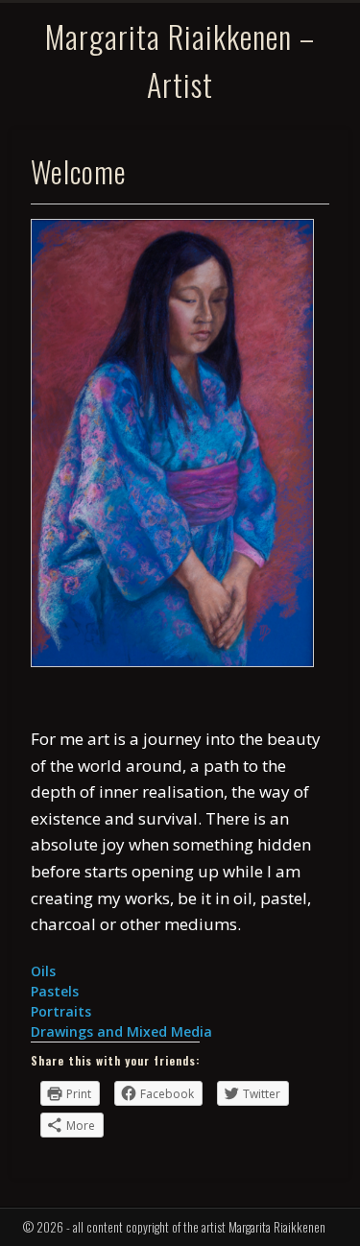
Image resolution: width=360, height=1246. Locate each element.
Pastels (55, 991)
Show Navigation (305, 101)
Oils (43, 971)
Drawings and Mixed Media (121, 1031)
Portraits (61, 1011)
